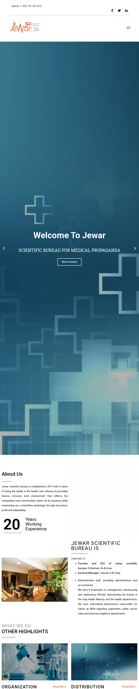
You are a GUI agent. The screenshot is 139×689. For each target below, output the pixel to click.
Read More (59, 686)
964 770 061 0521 (32, 6)
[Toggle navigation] (128, 29)
